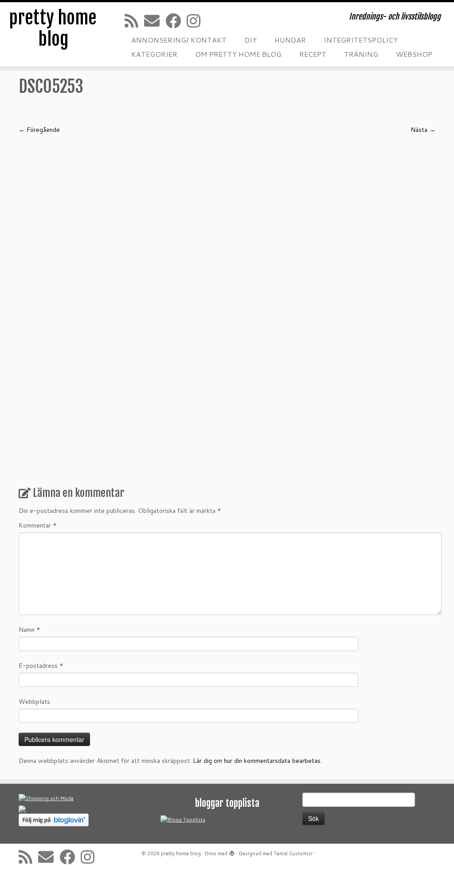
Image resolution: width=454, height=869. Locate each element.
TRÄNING (361, 54)
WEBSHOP (414, 54)
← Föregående (39, 129)
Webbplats (34, 701)
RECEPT (312, 54)
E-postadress (41, 665)
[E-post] (154, 21)
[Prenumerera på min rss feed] (134, 21)
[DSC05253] (227, 306)
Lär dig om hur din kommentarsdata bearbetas (257, 760)
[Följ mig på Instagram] (196, 21)
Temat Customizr (293, 853)
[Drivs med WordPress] (232, 852)
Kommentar (38, 525)
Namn (29, 629)
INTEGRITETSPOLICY (361, 40)
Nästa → (423, 129)
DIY (250, 40)
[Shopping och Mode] (46, 798)
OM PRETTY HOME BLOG (238, 54)
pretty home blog (53, 28)
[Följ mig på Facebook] (176, 21)
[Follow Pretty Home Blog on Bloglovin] (54, 819)
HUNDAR (290, 40)
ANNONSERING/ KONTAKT (179, 40)
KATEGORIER (154, 54)
